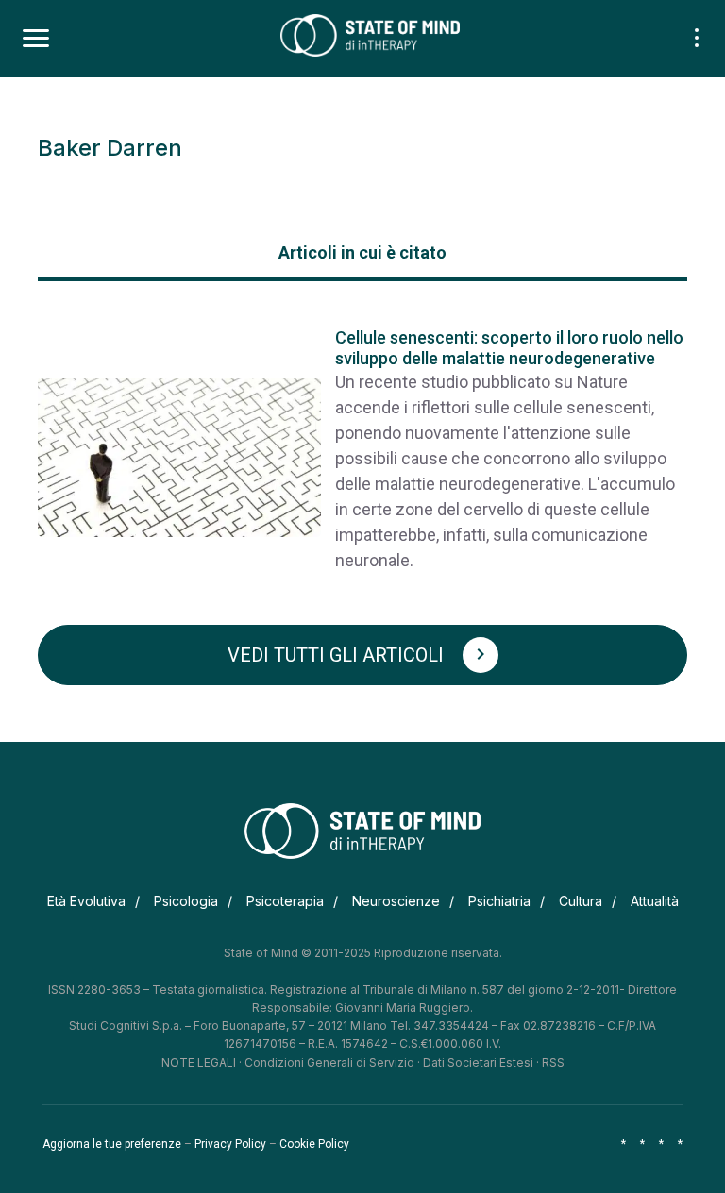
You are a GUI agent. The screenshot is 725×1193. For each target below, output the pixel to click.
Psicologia (186, 901)
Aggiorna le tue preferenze (111, 1144)
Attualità (655, 901)
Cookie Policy (314, 1144)
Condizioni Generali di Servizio (329, 1062)
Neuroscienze (396, 901)
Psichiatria (499, 901)
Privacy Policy (230, 1144)
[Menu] (36, 39)
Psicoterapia (285, 901)
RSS (553, 1062)
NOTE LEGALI (198, 1062)
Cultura (580, 901)
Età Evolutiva (86, 901)
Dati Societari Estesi (478, 1062)
